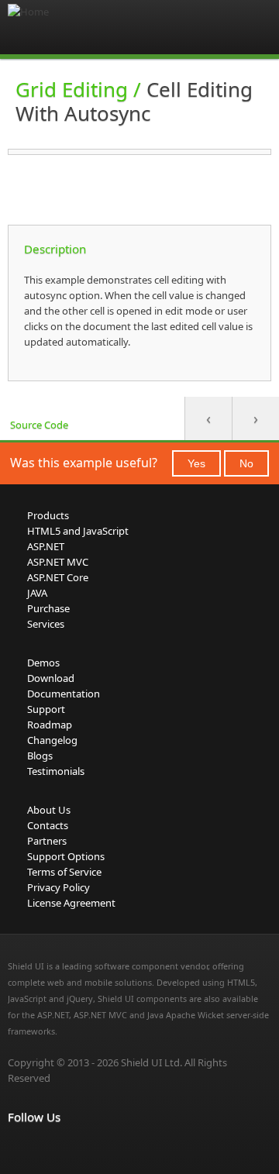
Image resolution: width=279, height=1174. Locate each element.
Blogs (40, 756)
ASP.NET (45, 546)
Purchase (48, 608)
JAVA (37, 593)
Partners (47, 841)
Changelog (52, 740)
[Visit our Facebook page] (17, 1149)
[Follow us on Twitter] (85, 1149)
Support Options (66, 856)
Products (48, 515)
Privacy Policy (58, 887)
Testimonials (55, 771)
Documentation (63, 694)
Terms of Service (64, 872)
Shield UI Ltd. (151, 1062)
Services (45, 624)
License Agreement (71, 903)
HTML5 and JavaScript (78, 531)
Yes (196, 463)
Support (46, 709)
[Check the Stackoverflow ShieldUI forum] (51, 1149)
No (246, 463)
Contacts (47, 825)
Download (50, 678)
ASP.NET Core (57, 577)
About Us (49, 810)
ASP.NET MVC (57, 562)
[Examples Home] (70, 27)
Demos (43, 663)
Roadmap (49, 725)
